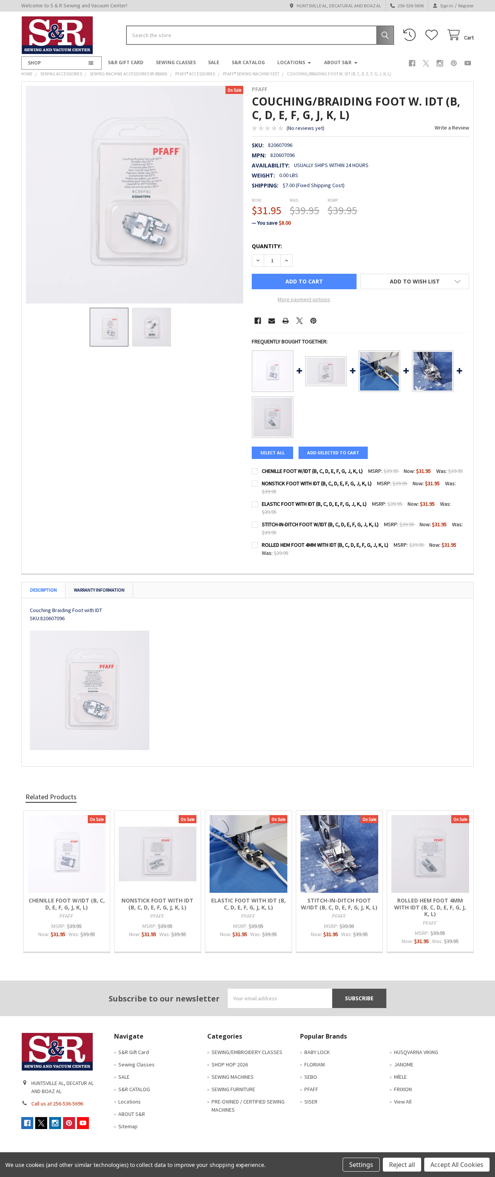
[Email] (272, 321)
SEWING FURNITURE (233, 1089)
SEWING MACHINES (233, 1076)
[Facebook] (412, 63)
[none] (135, 195)
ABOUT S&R (338, 62)
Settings (361, 1164)
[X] (426, 63)
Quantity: (267, 246)
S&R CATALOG (248, 62)
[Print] (286, 321)
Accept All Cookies (456, 1164)
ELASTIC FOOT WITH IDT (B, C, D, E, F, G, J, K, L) (314, 503)
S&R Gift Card (125, 62)
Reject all (402, 1164)
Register (466, 6)
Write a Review (452, 127)
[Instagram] (440, 63)
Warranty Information (99, 590)
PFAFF (311, 1089)
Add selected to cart (333, 452)
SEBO (310, 1076)
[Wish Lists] (433, 35)
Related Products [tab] (51, 796)
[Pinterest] (454, 63)
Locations (291, 62)
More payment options (304, 299)
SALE (213, 62)
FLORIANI (314, 1064)
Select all (272, 452)
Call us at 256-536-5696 (57, 1103)
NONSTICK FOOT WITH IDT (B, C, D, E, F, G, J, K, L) (317, 483)
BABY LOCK (317, 1052)
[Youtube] (468, 63)
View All (402, 1101)
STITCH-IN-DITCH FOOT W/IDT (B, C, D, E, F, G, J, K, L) (320, 524)
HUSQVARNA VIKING (416, 1052)
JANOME (403, 1064)
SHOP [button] (34, 63)
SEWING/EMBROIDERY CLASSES (247, 1052)
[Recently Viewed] (411, 35)
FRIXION (403, 1089)
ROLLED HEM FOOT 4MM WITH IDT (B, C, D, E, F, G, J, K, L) (325, 544)
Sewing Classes (176, 62)
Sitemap (128, 1126)
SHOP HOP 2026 (230, 1064)
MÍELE (400, 1076)
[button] (414, 281)
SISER (310, 1101)
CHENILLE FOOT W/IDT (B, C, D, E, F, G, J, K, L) (312, 470)
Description (43, 590)
